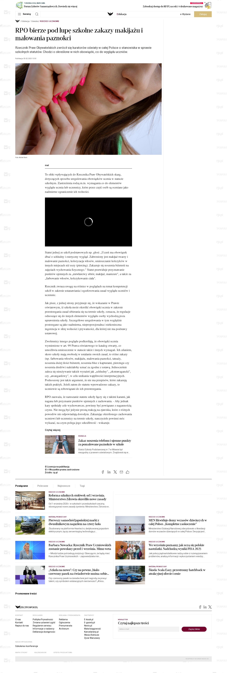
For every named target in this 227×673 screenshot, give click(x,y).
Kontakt (19, 622)
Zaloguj (203, 14)
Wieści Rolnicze (91, 635)
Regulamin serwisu (42, 625)
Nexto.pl (88, 625)
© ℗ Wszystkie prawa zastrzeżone (62, 469)
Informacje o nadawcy (43, 628)
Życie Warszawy (92, 638)
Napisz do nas (22, 625)
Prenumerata (65, 625)
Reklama (63, 619)
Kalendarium (40, 653)
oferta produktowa (62, 653)
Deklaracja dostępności (44, 632)
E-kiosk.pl (88, 619)
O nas (18, 619)
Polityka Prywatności (43, 619)
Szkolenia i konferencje (26, 646)
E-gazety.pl (89, 622)
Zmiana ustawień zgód (44, 622)
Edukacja (25, 21)
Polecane (42, 485)
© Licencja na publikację (57, 466)
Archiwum (64, 628)
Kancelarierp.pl (91, 632)
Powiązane (21, 485)
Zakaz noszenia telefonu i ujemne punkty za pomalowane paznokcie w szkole (104, 442)
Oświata (34, 21)
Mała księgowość (92, 628)
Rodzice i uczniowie (49, 21)
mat (47, 165)
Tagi (82, 485)
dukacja (121, 14)
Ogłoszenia (64, 622)
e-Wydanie (185, 14)
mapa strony (21, 653)
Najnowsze (64, 485)
